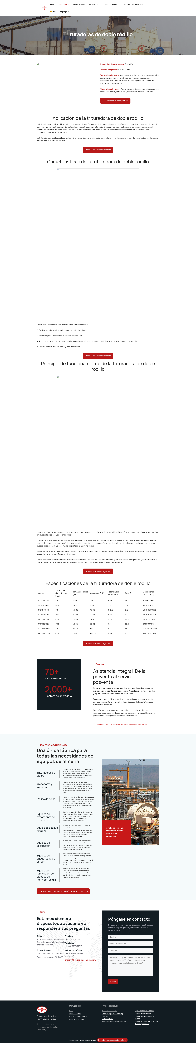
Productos (62, 4)
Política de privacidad (77, 1019)
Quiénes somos (111, 4)
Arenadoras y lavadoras (44, 785)
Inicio (52, 4)
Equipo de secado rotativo (47, 829)
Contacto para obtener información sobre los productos (63, 891)
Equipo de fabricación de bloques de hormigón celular (47, 875)
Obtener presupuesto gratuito (115, 100)
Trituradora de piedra (109, 1011)
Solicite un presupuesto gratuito (112, 1040)
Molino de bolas (46, 799)
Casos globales (79, 4)
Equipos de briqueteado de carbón (46, 858)
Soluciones (93, 4)
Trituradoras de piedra (46, 774)
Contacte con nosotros (133, 4)
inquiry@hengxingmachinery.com (80, 960)
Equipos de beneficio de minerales (114, 1021)
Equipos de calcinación (43, 844)
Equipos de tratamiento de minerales (46, 817)
